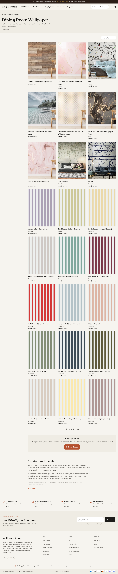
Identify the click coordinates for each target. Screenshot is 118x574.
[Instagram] (4, 557)
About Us (97, 540)
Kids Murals (37, 7)
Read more (32, 489)
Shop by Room (49, 7)
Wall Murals (25, 7)
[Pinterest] (9, 557)
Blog (95, 544)
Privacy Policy (98, 547)
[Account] (112, 7)
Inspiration (70, 7)
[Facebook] (13, 557)
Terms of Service (74, 551)
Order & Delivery (73, 544)
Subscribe (110, 519)
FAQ (70, 540)
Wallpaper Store (9, 6)
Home (3, 14)
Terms (61, 571)
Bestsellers (60, 7)
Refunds (66, 571)
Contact (71, 554)
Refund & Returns (74, 547)
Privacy (56, 571)
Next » (78, 429)
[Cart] (115, 7)
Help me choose (72, 447)
